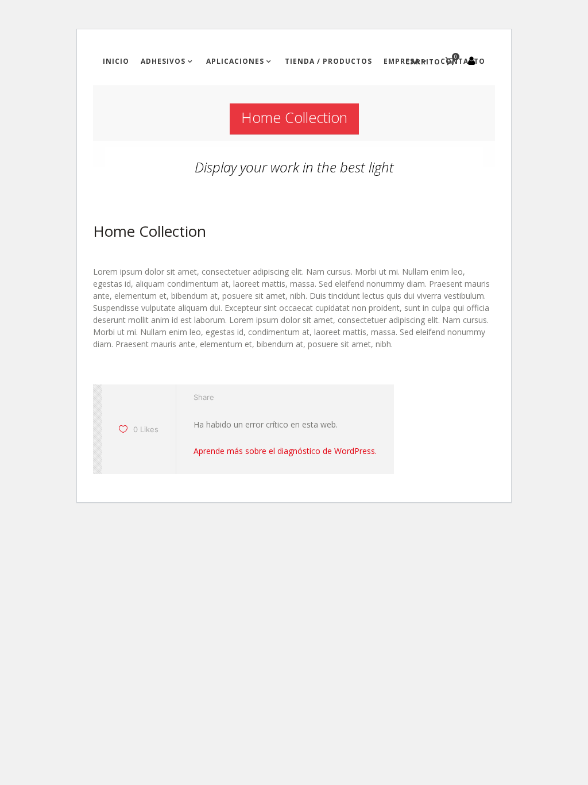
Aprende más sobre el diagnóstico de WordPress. (285, 450)
